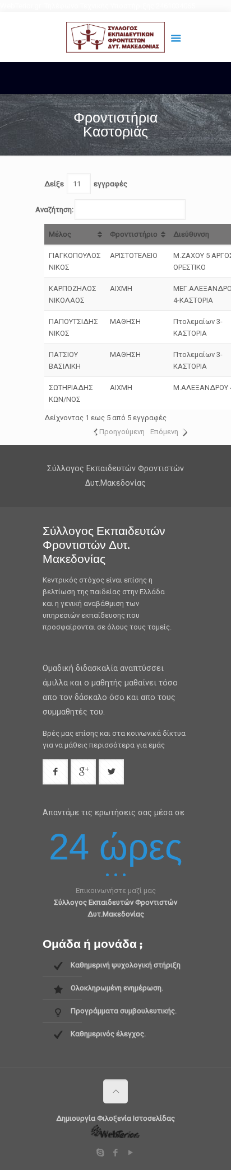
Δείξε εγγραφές (85, 184)
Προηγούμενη (122, 431)
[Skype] (101, 1153)
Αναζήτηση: (54, 209)
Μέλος (60, 234)
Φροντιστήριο (134, 234)
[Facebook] (116, 1153)
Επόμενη (164, 431)
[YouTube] (131, 1153)
